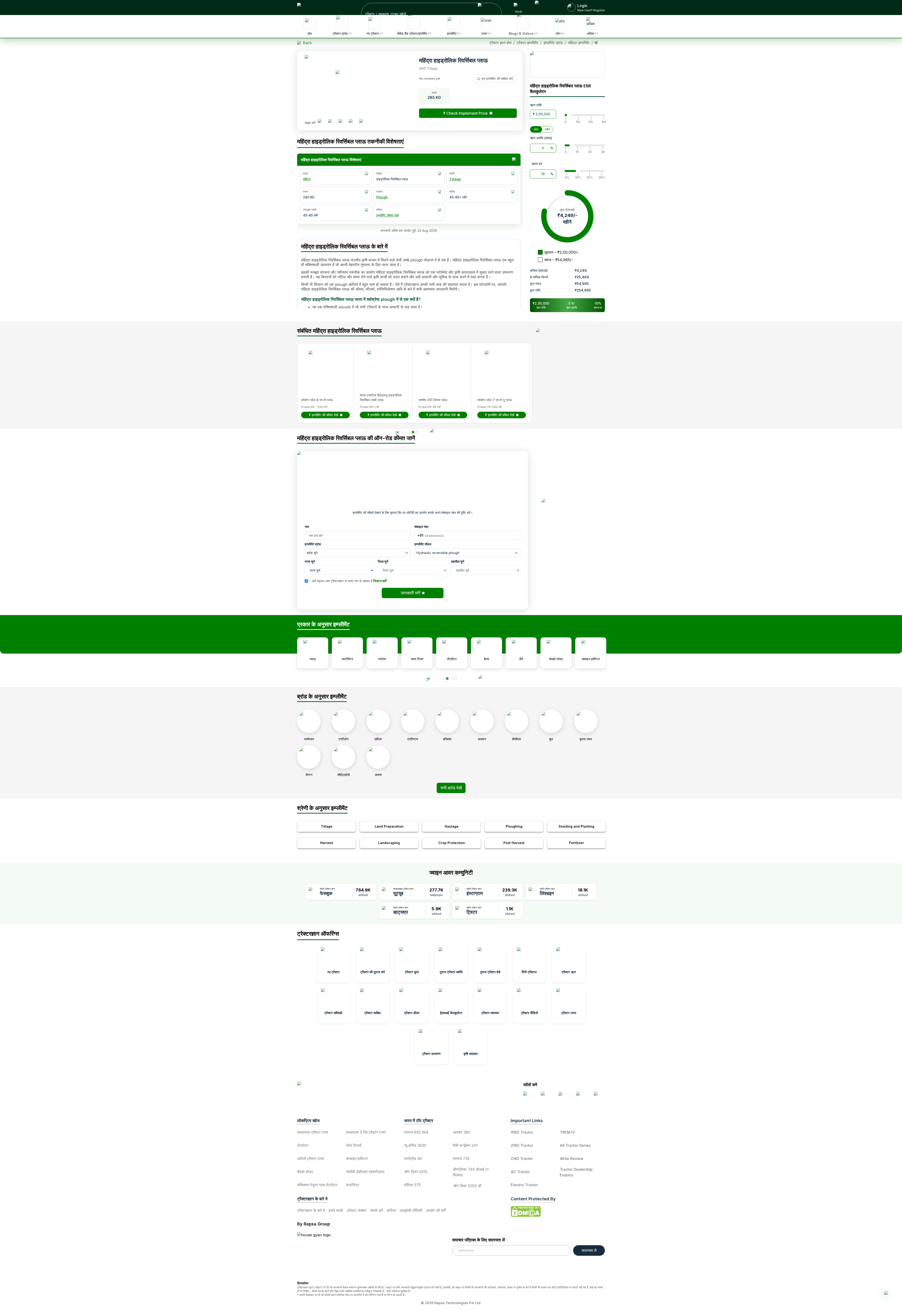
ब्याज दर (537, 164)
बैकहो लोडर (305, 1171)
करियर (391, 1210)
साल (536, 129)
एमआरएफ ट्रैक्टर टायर (312, 1132)
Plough (382, 197)
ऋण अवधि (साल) (541, 138)
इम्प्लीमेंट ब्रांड (313, 544)
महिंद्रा (307, 179)
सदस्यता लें (589, 1250)
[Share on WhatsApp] (352, 123)
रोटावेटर (302, 1145)
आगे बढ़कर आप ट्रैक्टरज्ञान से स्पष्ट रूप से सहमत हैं (349, 581)
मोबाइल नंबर (421, 527)
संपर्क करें (376, 1210)
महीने (547, 129)
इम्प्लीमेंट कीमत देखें (387, 215)
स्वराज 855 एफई (416, 1132)
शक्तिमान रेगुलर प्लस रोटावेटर (317, 1184)
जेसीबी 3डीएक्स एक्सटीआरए (365, 1171)
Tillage (455, 179)
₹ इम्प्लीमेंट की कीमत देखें (323, 415)
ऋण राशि (536, 105)
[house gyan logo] (319, 1254)
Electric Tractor (524, 1184)
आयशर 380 (461, 1132)
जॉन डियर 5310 (415, 1171)
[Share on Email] (363, 123)
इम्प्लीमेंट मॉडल (422, 544)
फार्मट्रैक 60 (413, 1158)
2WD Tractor (522, 1145)
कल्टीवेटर (352, 1184)
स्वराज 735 (461, 1158)
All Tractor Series (575, 1145)
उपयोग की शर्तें (436, 1210)
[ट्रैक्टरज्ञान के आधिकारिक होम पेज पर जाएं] (338, 1087)
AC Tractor (520, 1171)
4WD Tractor (522, 1132)
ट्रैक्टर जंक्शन (356, 1210)
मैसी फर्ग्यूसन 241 (465, 1145)
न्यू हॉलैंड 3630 (415, 1145)
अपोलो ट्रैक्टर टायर (310, 1158)
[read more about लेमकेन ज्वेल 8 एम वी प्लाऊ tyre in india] (323, 365)
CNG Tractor (522, 1158)
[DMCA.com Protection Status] (526, 1211)
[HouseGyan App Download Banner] (567, 64)
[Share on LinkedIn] (332, 123)
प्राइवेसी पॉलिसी (411, 1210)
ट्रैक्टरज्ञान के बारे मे (311, 1210)
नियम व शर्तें (379, 581)
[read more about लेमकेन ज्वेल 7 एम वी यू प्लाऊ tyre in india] (499, 365)
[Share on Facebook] (321, 123)
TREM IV (567, 1132)
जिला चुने (383, 561)
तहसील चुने (457, 561)
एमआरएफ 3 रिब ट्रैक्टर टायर (366, 1132)
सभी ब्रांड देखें (451, 787)
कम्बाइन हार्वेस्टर (357, 1158)
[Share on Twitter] (342, 123)
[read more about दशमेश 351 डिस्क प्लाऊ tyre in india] (440, 365)
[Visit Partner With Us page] (545, 7)
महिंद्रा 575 (412, 1184)
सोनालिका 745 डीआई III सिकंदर (471, 1172)
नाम (307, 527)
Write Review (571, 1158)
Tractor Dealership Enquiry (576, 1172)
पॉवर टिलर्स (354, 1145)
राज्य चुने (310, 561)
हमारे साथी (336, 1210)
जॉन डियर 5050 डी (467, 1185)
